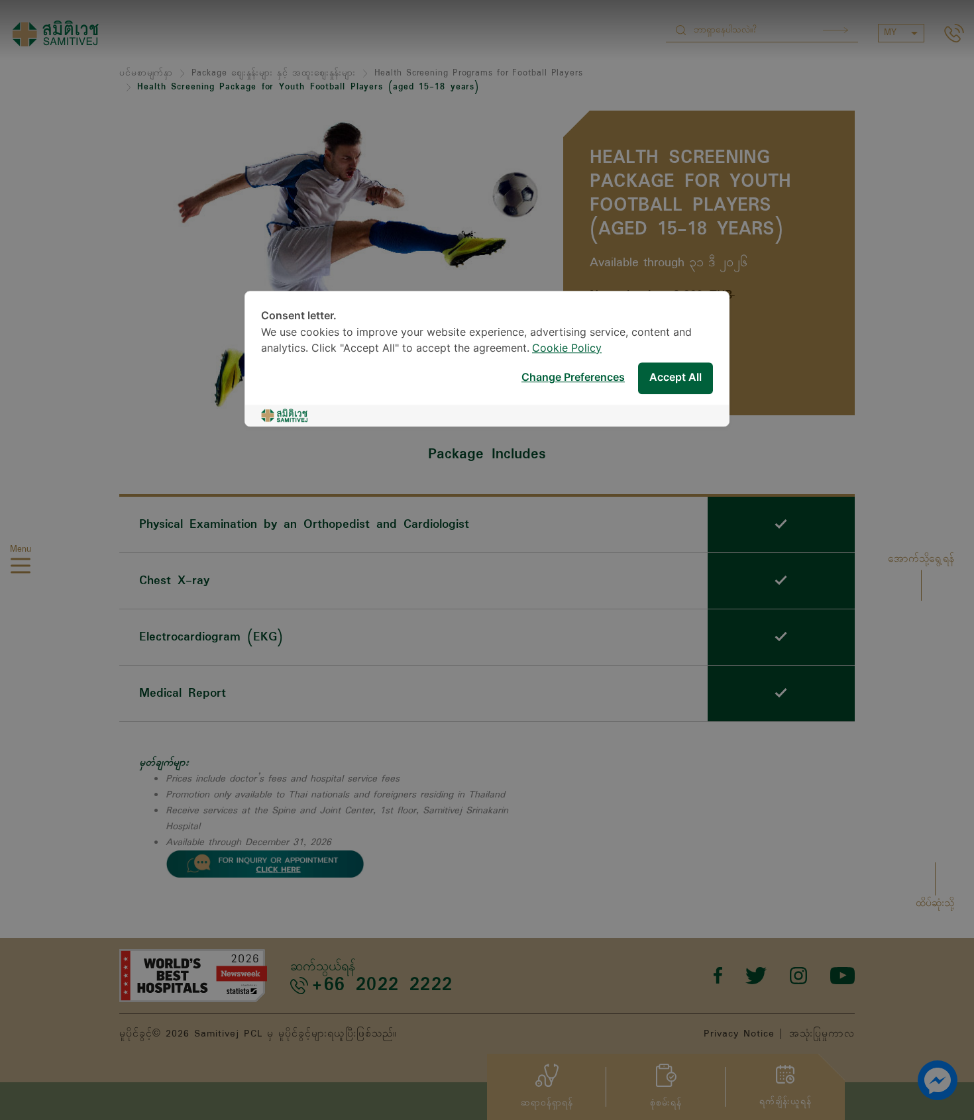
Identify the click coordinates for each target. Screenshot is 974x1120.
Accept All (675, 377)
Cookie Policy (567, 348)
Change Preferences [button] (573, 377)
